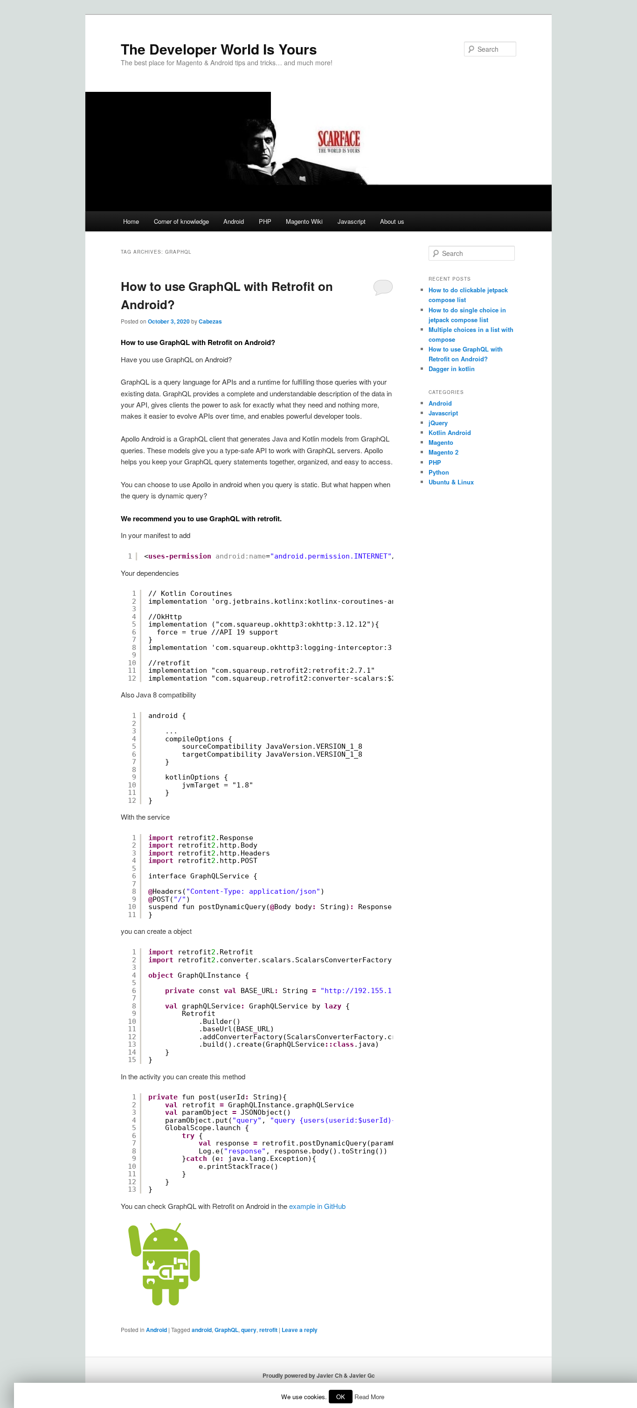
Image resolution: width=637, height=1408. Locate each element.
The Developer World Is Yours (219, 49)
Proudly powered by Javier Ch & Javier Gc (319, 1375)
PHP (265, 221)
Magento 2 (443, 452)
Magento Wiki (304, 221)
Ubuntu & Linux (451, 481)
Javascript (352, 221)
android (202, 1329)
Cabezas (210, 321)
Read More (369, 1396)
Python (439, 472)
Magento (441, 442)
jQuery (438, 422)
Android (233, 221)
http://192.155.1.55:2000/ (377, 991)
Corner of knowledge (181, 221)
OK (340, 1396)
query (248, 1329)
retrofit (268, 1329)
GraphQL (226, 1329)
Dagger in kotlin (452, 368)
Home (131, 221)
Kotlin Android (450, 432)
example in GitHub (317, 1206)
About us (392, 221)
